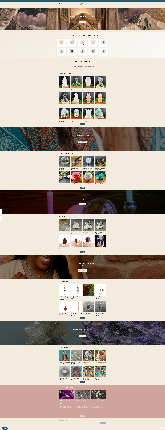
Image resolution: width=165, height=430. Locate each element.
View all (82, 124)
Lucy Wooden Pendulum (62, 313)
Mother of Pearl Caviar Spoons (75, 362)
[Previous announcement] (59, 1)
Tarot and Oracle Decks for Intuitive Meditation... (98, 401)
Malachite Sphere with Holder (99, 183)
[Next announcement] (106, 1)
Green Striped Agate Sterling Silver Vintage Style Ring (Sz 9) (100, 232)
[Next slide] (86, 31)
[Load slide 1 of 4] (80, 31)
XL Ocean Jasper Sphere (62, 168)
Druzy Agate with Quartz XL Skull (64, 120)
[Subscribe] (73, 422)
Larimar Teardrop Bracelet (63, 231)
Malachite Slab (97, 378)
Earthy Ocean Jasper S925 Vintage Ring (64, 248)
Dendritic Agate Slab (86, 378)
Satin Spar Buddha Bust (86, 88)
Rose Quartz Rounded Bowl (75, 378)
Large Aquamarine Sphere (86, 183)
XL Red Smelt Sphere (74, 183)
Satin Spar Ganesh (61, 88)
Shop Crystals (82, 335)
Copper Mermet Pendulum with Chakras (99, 297)
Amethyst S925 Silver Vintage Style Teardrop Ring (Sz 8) (88, 232)
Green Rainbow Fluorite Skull (99, 120)
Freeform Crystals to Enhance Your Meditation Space (66, 402)
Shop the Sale (82, 21)
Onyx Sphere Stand (61, 183)
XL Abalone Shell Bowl (86, 362)
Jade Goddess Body (97, 88)
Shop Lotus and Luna (82, 141)
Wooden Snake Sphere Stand (75, 168)
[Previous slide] (78, 31)
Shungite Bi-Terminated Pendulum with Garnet (100, 314)
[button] (60, 4)
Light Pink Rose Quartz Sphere (87, 168)
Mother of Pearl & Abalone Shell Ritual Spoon (100, 362)
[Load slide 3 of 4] (83, 31)
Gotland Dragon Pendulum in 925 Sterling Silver (76, 297)
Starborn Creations (82, 270)
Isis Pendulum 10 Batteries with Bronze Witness (76, 314)
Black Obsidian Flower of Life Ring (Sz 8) (76, 232)
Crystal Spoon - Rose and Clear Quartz (64, 362)
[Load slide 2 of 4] (81, 31)
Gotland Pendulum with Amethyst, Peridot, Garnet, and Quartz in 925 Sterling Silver (64, 297)
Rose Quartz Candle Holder (63, 378)
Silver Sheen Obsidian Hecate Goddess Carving (76, 89)
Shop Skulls (82, 204)
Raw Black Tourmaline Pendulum (87, 313)
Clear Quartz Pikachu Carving (87, 120)
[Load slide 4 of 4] (84, 31)
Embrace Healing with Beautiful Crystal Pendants (81, 402)
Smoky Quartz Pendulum (86, 296)
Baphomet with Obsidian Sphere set (100, 168)
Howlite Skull (73, 120)
